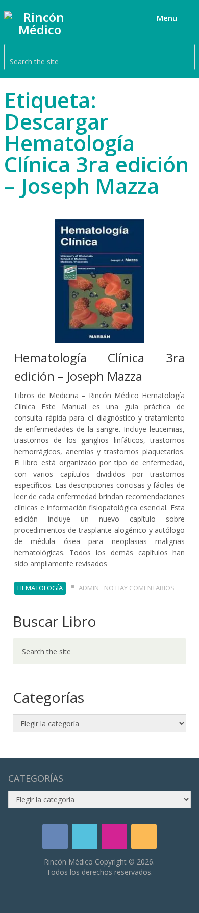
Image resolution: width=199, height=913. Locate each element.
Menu (167, 18)
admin (89, 588)
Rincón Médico (68, 862)
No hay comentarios (139, 588)
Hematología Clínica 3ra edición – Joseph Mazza (99, 366)
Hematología (40, 588)
